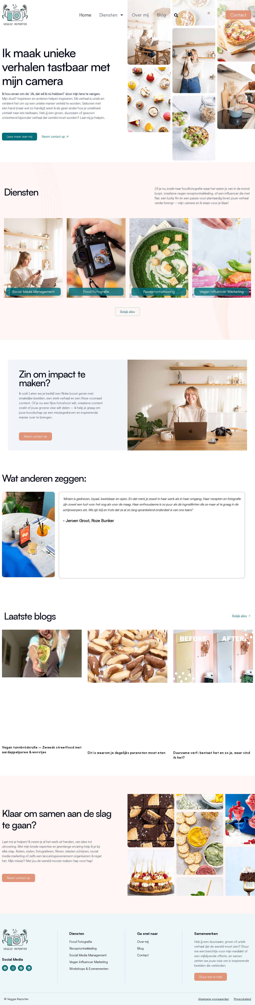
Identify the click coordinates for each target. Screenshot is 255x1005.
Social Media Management (33, 291)
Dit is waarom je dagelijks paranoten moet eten (126, 753)
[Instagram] (13, 968)
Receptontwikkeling (159, 291)
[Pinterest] (21, 968)
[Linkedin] (29, 968)
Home (85, 14)
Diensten (108, 14)
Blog (161, 14)
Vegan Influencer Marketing (222, 291)
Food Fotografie (96, 291)
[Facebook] (5, 968)
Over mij (140, 14)
